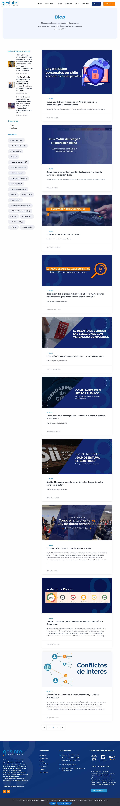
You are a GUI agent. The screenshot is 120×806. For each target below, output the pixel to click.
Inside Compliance (19, 189)
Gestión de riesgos (19, 178)
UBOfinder (27, 227)
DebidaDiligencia (19, 167)
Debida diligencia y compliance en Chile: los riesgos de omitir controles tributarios (75, 483)
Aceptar (52, 803)
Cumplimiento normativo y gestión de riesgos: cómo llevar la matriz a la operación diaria (74, 173)
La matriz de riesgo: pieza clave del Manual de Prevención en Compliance (75, 622)
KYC (14, 195)
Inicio (40, 4)
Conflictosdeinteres (19, 162)
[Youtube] (8, 791)
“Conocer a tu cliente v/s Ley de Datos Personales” (70, 548)
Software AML (17, 222)
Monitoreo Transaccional (21, 205)
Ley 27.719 (16, 200)
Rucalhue (28, 216)
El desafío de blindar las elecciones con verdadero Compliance (75, 356)
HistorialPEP (17, 184)
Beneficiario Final (19, 146)
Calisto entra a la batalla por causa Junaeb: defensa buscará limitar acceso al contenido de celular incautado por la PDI (24, 83)
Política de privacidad (64, 803)
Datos (60, 4)
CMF (14, 156)
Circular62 (16, 151)
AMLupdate (17, 140)
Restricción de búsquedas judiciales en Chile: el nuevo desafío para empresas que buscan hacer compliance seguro (75, 295)
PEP (14, 216)
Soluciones (49, 4)
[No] (118, 802)
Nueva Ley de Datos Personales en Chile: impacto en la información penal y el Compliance (72, 103)
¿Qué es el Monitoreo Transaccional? (63, 234)
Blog (76, 4)
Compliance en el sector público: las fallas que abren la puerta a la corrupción (76, 417)
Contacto (85, 4)
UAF (14, 227)
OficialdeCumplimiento (21, 211)
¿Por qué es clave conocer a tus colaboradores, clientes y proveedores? (73, 696)
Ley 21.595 (27, 195)
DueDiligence (17, 173)
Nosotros (68, 4)
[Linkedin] (4, 791)
